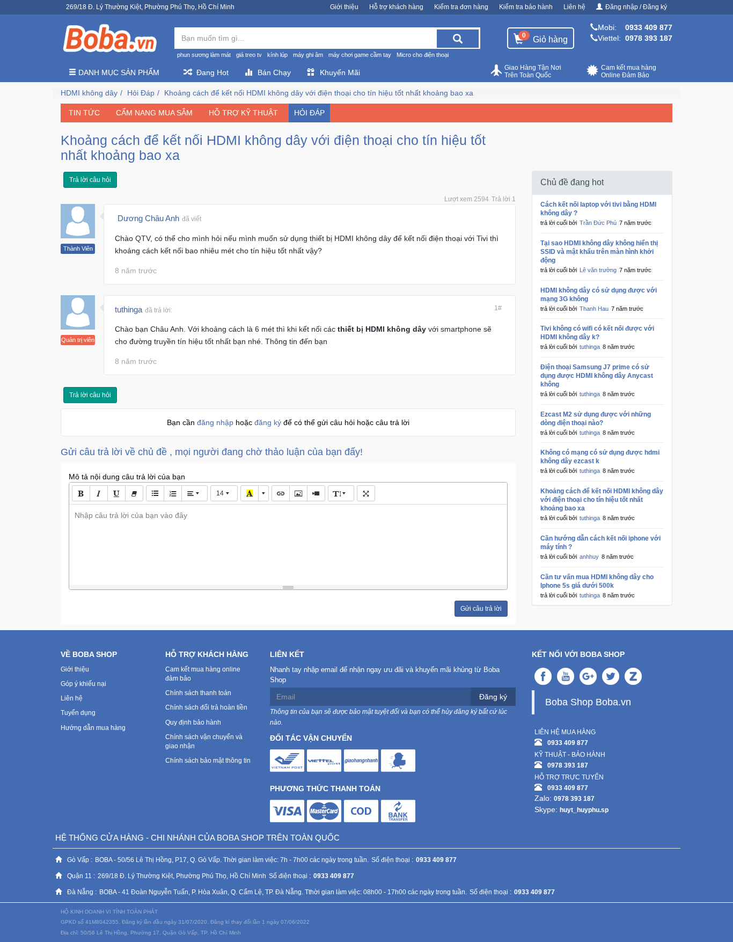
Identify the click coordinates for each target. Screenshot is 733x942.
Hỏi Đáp (141, 93)
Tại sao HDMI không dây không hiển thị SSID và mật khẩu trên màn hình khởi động (599, 251)
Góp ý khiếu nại (83, 684)
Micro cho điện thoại (423, 55)
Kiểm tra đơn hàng (461, 7)
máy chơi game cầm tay (359, 55)
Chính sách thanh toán (198, 693)
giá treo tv (249, 55)
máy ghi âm (308, 55)
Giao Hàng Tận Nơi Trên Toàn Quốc (532, 71)
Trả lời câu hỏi (90, 180)
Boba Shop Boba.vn (588, 702)
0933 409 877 (648, 27)
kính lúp (277, 55)
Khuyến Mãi (340, 72)
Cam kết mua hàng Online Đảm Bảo (628, 71)
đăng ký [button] (268, 422)
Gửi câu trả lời (481, 608)
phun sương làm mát (204, 55)
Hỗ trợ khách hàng (396, 7)
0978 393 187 (648, 38)
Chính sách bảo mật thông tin (208, 760)
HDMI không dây (89, 93)
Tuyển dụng (78, 713)
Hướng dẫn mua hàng (93, 728)
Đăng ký (493, 696)
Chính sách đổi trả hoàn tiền (206, 707)
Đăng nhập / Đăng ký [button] (636, 7)
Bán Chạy (274, 72)
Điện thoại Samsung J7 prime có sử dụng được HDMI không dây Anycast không (596, 375)
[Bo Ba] (109, 39)
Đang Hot (212, 72)
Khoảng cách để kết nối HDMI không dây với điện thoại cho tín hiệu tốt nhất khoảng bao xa (318, 93)
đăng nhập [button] (216, 422)
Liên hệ (574, 7)
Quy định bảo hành (193, 722)
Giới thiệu (344, 7)
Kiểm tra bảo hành (526, 7)
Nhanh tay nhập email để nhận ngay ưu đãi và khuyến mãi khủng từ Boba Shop (385, 675)
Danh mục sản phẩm (117, 72)
